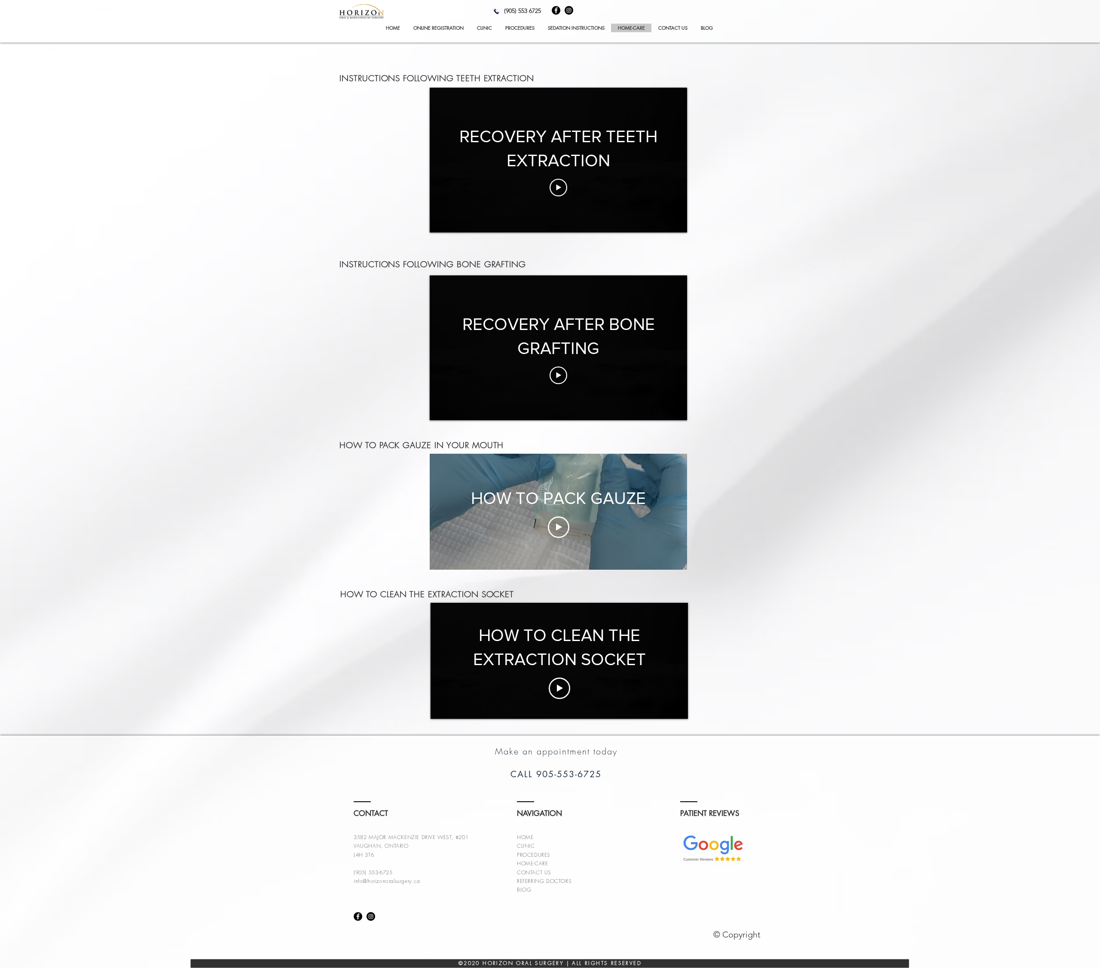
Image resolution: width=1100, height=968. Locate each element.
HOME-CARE (532, 863)
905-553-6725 (569, 774)
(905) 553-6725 (373, 872)
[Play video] (558, 187)
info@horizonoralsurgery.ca (387, 881)
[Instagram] (569, 10)
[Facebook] (556, 10)
